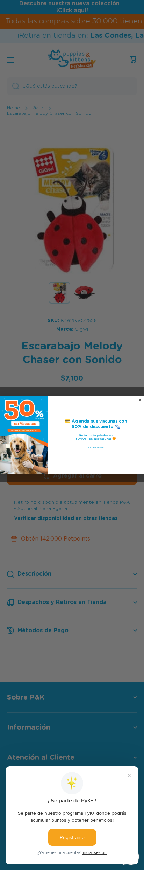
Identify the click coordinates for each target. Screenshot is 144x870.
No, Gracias (96, 448)
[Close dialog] (140, 400)
